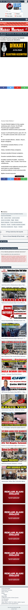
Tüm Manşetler (5, 599)
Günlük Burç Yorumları (6, 590)
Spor (13, 33)
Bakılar (16, 220)
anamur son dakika (5, 220)
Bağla (12, 220)
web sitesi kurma (15, 607)
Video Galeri (9, 16)
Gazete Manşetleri (5, 588)
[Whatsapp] (24, 87)
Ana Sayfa (9, 13)
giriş (13, 254)
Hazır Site (10, 607)
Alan (2, 217)
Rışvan (15, 226)
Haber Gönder (4, 591)
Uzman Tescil (14, 608)
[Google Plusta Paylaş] (17, 87)
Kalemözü (3, 224)
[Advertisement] (14, 72)
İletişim (18, 13)
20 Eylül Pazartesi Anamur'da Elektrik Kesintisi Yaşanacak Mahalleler (12, 214)
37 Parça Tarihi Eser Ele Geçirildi (14, 231)
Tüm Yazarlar (4, 600)
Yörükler (20, 226)
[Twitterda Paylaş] (10, 87)
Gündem (10, 33)
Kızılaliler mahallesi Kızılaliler (18, 224)
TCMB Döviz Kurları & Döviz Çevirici (9, 597)
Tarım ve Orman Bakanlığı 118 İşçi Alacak (13, 236)
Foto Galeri (19, 16)
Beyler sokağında (5, 222)
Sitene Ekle (4, 596)
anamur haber (7, 217)
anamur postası (16, 217)
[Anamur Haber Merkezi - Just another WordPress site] (14, 6)
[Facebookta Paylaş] (3, 87)
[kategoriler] (26, 19)
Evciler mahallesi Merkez (16, 222)
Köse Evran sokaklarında (7, 226)
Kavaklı (8, 224)
